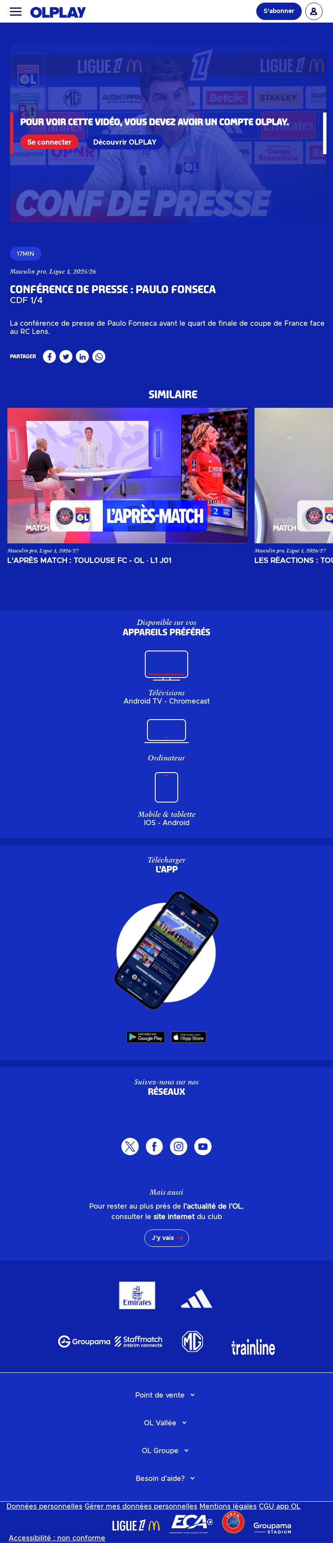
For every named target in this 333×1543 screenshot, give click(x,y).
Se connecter (49, 142)
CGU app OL (279, 1506)
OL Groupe (160, 1450)
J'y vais (163, 1238)
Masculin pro (28, 271)
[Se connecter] (314, 11)
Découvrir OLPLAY (125, 142)
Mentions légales (228, 1506)
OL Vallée (160, 1423)
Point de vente (160, 1395)
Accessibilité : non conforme (57, 1538)
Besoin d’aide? (160, 1478)
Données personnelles (44, 1506)
